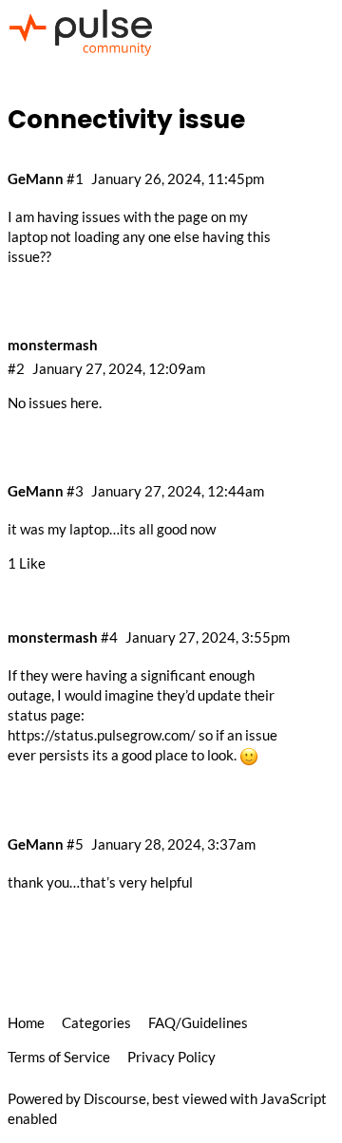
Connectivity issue (126, 119)
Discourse (115, 1098)
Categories (96, 1022)
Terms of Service (59, 1056)
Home (26, 1022)
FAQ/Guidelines (198, 1022)
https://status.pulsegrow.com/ (102, 734)
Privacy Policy (171, 1056)
